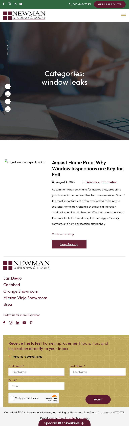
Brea (7, 304)
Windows (93, 182)
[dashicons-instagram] (9, 4)
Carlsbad (11, 284)
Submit (98, 399)
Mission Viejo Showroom (25, 297)
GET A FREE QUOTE (109, 4)
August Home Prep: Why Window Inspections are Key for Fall (87, 168)
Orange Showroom (20, 291)
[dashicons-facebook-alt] (3, 4)
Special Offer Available (62, 423)
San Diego (12, 278)
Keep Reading (69, 244)
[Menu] (123, 15)
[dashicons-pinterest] (31, 323)
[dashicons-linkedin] (15, 4)
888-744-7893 (80, 4)
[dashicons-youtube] (21, 4)
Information (109, 182)
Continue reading (63, 234)
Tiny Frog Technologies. (74, 418)
